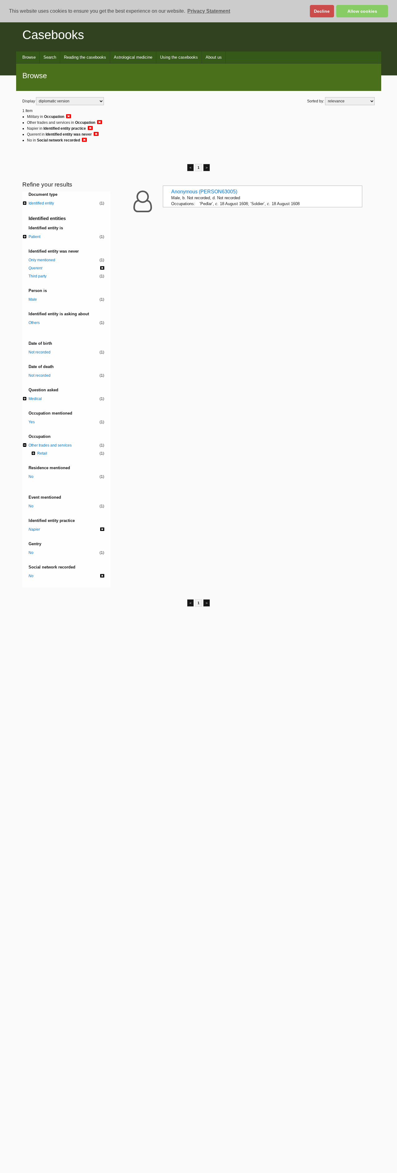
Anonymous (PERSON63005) (204, 191)
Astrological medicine (133, 57)
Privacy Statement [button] (208, 11)
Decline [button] (322, 11)
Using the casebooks (179, 57)
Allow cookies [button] (362, 11)
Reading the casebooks (85, 57)
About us (214, 57)
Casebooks (53, 35)
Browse (29, 57)
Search (49, 57)
